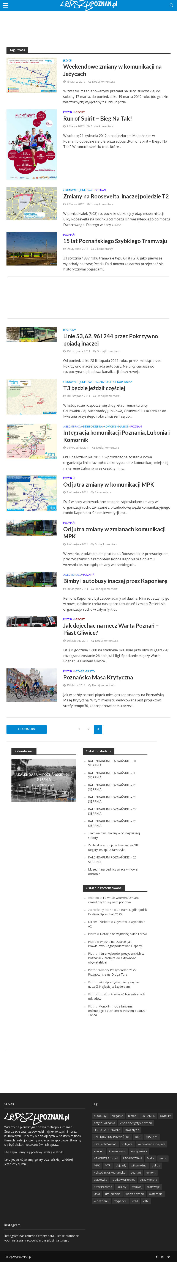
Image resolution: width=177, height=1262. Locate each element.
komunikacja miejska (151, 1144)
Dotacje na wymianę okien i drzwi (123, 934)
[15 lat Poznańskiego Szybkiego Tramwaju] (31, 248)
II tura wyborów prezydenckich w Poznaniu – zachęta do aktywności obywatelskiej (116, 957)
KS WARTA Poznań (106, 1158)
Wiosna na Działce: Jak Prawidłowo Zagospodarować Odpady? (115, 944)
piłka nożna (139, 1165)
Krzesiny (69, 330)
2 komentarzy (104, 249)
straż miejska (148, 1180)
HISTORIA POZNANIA (107, 1130)
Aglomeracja (72, 426)
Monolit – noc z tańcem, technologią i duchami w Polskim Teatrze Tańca (116, 1010)
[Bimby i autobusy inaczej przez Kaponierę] (31, 579)
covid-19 (165, 1116)
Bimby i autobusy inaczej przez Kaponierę (115, 580)
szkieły (121, 1187)
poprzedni (28, 729)
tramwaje (153, 1187)
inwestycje (132, 1130)
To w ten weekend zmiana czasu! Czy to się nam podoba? (113, 900)
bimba (132, 1116)
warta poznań (135, 1194)
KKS (138, 1137)
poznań (136, 1172)
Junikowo (86, 190)
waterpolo (156, 1194)
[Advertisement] (88, 25)
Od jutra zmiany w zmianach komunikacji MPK (114, 533)
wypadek (120, 1201)
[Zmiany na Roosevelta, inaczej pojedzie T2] (31, 203)
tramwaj (137, 1187)
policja (156, 1165)
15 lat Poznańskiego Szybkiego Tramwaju (115, 240)
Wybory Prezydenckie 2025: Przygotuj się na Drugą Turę (112, 972)
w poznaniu (101, 1201)
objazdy (121, 1165)
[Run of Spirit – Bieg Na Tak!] (31, 144)
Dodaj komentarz (103, 81)
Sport (80, 112)
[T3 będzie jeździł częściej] (31, 396)
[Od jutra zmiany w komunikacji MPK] (31, 493)
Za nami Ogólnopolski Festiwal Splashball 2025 (117, 912)
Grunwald (71, 190)
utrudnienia (112, 1194)
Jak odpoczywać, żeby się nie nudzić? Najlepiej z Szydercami (113, 984)
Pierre (92, 934)
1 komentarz (103, 492)
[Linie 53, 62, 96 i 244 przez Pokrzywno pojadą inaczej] (31, 334)
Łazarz (100, 382)
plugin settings (57, 1240)
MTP (108, 1165)
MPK (97, 1165)
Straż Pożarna (103, 1187)
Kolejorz (127, 1144)
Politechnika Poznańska (109, 1172)
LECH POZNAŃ (132, 1158)
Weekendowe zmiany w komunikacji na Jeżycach (112, 70)
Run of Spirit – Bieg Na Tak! (97, 118)
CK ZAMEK (148, 1116)
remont (150, 1172)
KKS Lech (152, 1137)
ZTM (146, 1201)
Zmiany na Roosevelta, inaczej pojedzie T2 (116, 196)
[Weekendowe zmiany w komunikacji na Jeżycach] (31, 74)
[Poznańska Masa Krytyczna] (31, 684)
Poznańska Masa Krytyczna (98, 677)
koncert (99, 1151)
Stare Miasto (85, 671)
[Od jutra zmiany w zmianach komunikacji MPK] (31, 527)
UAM (97, 1194)
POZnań (69, 112)
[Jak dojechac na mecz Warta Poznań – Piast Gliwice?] (31, 621)
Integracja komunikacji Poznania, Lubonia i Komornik (116, 436)
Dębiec (87, 426)
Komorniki (111, 426)
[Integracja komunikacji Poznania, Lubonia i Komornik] (31, 441)
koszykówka (139, 1151)
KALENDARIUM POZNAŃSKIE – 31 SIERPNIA (44, 777)
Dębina (98, 426)
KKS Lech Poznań (105, 1144)
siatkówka (100, 1180)
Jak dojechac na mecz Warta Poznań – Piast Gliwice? (111, 629)
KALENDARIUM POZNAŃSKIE (112, 1137)
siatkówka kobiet (123, 1180)
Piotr (91, 953)
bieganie (117, 1116)
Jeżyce (67, 60)
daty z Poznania (104, 1123)
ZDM (135, 1201)
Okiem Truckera (99, 922)
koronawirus (117, 1151)
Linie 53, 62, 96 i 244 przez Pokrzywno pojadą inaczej (110, 340)
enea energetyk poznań (136, 1123)
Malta (150, 1158)
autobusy (100, 1116)
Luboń (124, 426)
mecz (163, 1158)
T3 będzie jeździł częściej (94, 388)
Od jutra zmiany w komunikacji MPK (108, 484)
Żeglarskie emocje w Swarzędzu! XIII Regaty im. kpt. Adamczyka (113, 847)
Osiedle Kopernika (119, 382)
